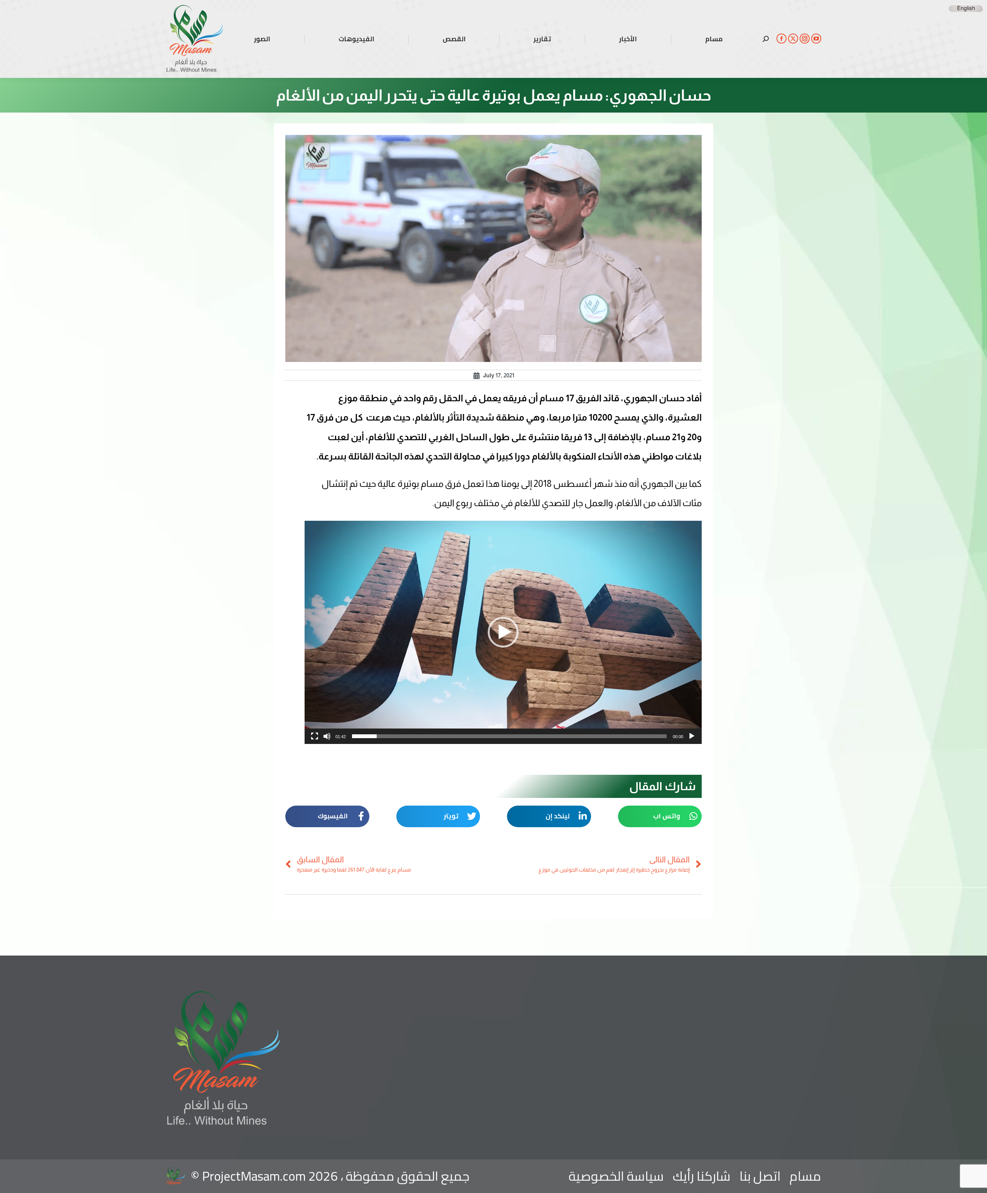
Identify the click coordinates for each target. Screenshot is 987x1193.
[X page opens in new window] (793, 39)
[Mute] (327, 736)
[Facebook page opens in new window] (781, 39)
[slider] (509, 736)
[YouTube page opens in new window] (816, 39)
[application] (503, 632)
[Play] (692, 736)
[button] (503, 632)
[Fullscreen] (314, 736)
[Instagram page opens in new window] (805, 39)
